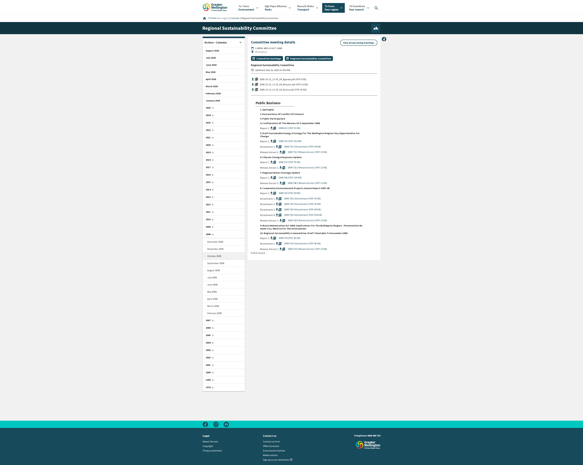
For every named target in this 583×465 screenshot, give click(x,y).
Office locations (271, 446)
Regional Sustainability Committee (310, 58)
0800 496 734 (373, 435)
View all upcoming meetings (358, 42)
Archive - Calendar (216, 42)
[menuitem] (248, 8)
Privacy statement (212, 450)
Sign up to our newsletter (278, 459)
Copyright (208, 446)
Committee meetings (268, 58)
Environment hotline (274, 450)
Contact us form (271, 441)
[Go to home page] (215, 6)
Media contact (270, 455)
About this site (210, 441)
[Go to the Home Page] (368, 444)
